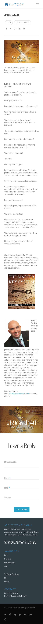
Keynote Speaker (9, 563)
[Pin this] (24, 28)
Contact (6, 582)
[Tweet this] (10, 28)
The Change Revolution (11, 574)
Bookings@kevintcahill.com (17, 596)
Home (6, 555)
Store (6, 566)
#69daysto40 (21, 419)
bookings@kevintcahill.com (19, 394)
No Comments (23, 22)
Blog (5, 578)
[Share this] (6, 28)
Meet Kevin (7, 559)
